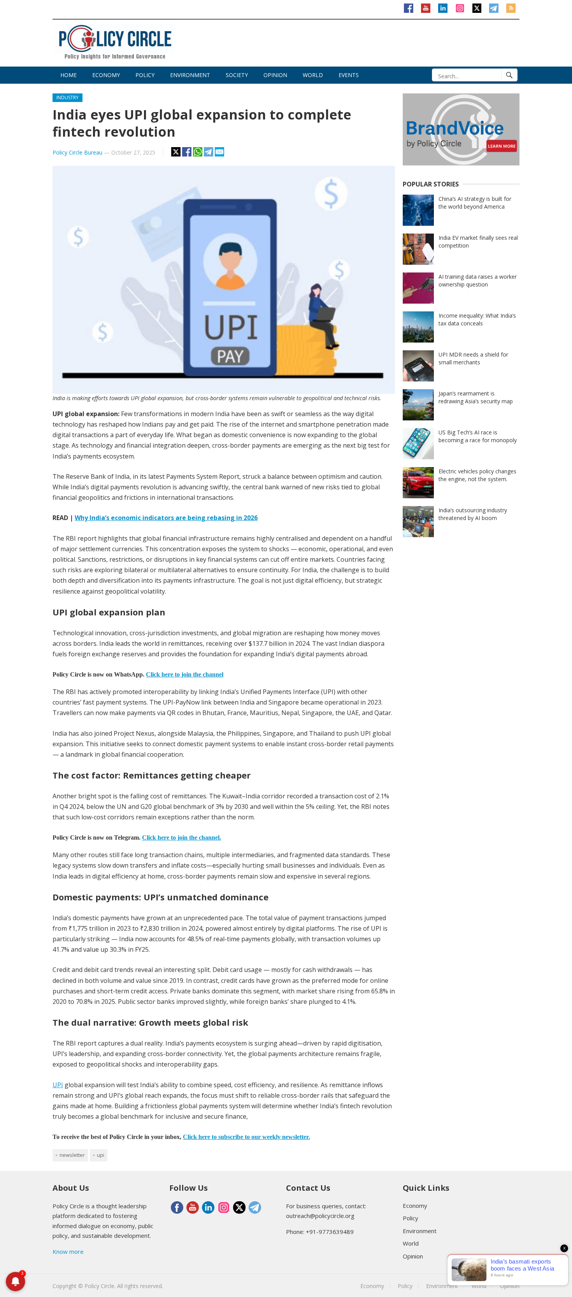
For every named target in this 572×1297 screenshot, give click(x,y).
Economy (106, 75)
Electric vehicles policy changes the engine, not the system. (477, 475)
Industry (67, 97)
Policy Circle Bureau (77, 152)
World (313, 75)
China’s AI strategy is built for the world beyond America (475, 202)
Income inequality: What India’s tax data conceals (477, 319)
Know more (68, 1251)
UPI (58, 1085)
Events (349, 75)
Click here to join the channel (184, 674)
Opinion (275, 75)
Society (237, 75)
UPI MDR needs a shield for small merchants (473, 358)
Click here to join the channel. (181, 837)
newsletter (72, 1154)
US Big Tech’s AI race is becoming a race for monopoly (478, 436)
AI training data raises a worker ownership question (478, 280)
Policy (144, 75)
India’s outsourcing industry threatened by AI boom (473, 514)
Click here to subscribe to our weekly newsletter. (246, 1137)
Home (68, 75)
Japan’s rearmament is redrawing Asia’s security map (476, 397)
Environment (190, 75)
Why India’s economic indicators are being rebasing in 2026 (166, 517)
